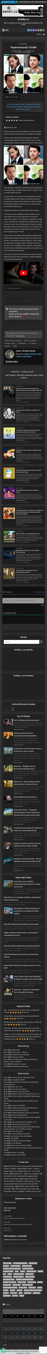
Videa (20, 1293)
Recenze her (7, 1285)
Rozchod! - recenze (19, 1064)
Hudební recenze (19, 1274)
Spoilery (19, 1290)
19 (17, 1333)
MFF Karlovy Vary (8, 1279)
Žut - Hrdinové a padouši (29, 1174)
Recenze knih (16, 1285)
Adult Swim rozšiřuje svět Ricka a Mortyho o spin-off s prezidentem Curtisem (28, 431)
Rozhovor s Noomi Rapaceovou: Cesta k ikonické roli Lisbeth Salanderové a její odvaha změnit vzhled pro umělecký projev (23, 1036)
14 (29, 1329)
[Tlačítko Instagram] (36, 30)
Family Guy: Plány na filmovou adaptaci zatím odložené (28, 451)
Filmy (16, 1271)
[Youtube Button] (39, 30)
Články (22, 1296)
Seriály (40, 1288)
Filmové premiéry (28, 1269)
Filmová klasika (15, 1266)
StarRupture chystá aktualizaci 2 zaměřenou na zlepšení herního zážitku (27, 910)
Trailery (5, 1293)
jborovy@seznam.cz (19, 1239)
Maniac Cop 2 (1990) (18, 1155)
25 (11, 1337)
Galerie (22, 1271)
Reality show (32, 1282)
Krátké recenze (29, 1277)
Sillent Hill (16, 1050)
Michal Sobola (17, 51)
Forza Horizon (16, 1143)
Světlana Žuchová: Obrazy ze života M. (25, 1113)
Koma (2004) (30, 1186)
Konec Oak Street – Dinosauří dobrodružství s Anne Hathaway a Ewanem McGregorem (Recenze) (27, 812)
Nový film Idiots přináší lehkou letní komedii (21, 924)
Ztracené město (18, 1057)
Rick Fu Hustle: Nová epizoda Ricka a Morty (28, 533)
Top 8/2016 (15, 1138)
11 (11, 1329)
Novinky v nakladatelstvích (24, 1279)
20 (23, 1333)
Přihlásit (7, 1202)
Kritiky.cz (23, 19)
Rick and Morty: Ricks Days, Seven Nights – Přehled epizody (28, 551)
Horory (40, 1271)
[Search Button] (44, 30)
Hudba (10, 1274)
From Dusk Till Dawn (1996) (21, 1145)
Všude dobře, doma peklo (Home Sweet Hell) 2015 (21, 1016)
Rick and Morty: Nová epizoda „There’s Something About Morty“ (27, 571)
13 (23, 1329)
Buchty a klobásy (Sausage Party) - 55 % (26, 1094)
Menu (7, 30)
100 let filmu (7, 1263)
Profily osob (22, 1282)
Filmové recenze (8, 1271)
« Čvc (5, 1345)
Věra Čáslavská (17, 1131)
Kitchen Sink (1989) (11, 1179)
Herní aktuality (31, 1271)
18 (11, 1333)
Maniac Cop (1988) (17, 1152)
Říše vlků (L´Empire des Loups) (24, 1189)
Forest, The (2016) (18, 1105)
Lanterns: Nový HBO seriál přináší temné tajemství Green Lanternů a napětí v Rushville (29, 389)
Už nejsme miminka (19, 1089)
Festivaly (6, 1266)
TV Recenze (13, 1293)
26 (17, 1337)
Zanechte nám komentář (24, 52)
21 (29, 1333)
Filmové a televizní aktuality (12, 1269)
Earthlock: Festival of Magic (21, 1141)
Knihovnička (29, 1274)
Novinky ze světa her (9, 1282)
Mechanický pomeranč (20, 1066)
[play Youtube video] (23, 273)
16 (41, 1329)
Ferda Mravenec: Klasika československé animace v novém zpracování (27, 884)
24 (6, 1337)
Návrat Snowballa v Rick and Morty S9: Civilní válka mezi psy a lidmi (28, 471)
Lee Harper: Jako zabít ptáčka (21, 1136)
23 (41, 1333)
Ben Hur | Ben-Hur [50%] (20, 1091)
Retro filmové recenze (10, 1288)
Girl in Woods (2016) (19, 1115)
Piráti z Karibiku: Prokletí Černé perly (26, 1191)
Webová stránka (12, 362)
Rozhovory (32, 1288)
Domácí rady (33, 1263)
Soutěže (5, 1290)
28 (29, 1337)
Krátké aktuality (18, 1277)
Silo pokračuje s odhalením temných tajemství (22, 946)
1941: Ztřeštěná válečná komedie (26, 720)
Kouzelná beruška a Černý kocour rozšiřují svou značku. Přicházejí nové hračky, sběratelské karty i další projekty (29, 512)
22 (35, 1333)
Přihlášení (40, 592)
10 (6, 1329)
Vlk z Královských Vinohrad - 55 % (24, 1122)
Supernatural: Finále (23, 47)
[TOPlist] (6, 1304)
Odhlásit (13, 1202)
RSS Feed (7, 1210)
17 (6, 1333)
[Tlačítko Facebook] (31, 30)
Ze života (14, 1296)
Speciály (12, 1290)
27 (23, 1337)
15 (35, 1329)
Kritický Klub (7, 1277)
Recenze (40, 1282)
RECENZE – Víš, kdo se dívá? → (23, 372)
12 (17, 1329)
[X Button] (28, 30)
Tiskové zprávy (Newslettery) (33, 1290)
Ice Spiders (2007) (18, 1080)
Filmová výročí (26, 1266)
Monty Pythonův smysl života (25, 797)
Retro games (23, 1288)
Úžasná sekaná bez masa (21, 1124)
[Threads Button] (34, 30)
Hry (4, 1274)
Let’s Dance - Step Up (20, 1052)
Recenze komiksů (27, 1285)
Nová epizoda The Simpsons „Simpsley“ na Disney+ (28, 411)
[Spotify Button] (41, 30)
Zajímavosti (24, 44)
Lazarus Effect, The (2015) (21, 1134)
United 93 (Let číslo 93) (20, 1055)
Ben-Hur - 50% (17, 1087)
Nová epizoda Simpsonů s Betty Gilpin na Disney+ (27, 491)
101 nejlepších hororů (20, 1263)
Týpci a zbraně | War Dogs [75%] (23, 1077)
